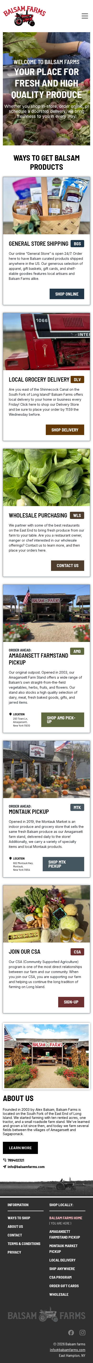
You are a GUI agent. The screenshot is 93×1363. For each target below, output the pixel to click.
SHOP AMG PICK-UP (61, 719)
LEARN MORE (20, 1148)
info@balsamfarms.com (26, 1166)
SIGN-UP (71, 1001)
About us (15, 1226)
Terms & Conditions (24, 1243)
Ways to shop (19, 1217)
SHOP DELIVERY (65, 429)
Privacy (14, 1252)
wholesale (58, 1294)
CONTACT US (67, 565)
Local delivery (62, 1260)
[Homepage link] (24, 16)
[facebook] (71, 1332)
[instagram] (82, 1332)
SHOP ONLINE (66, 294)
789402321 (16, 1160)
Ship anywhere (62, 1268)
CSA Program (60, 1277)
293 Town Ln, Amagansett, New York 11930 (21, 722)
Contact (15, 1235)
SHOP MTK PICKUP (57, 864)
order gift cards (64, 1285)
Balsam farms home (65, 1217)
